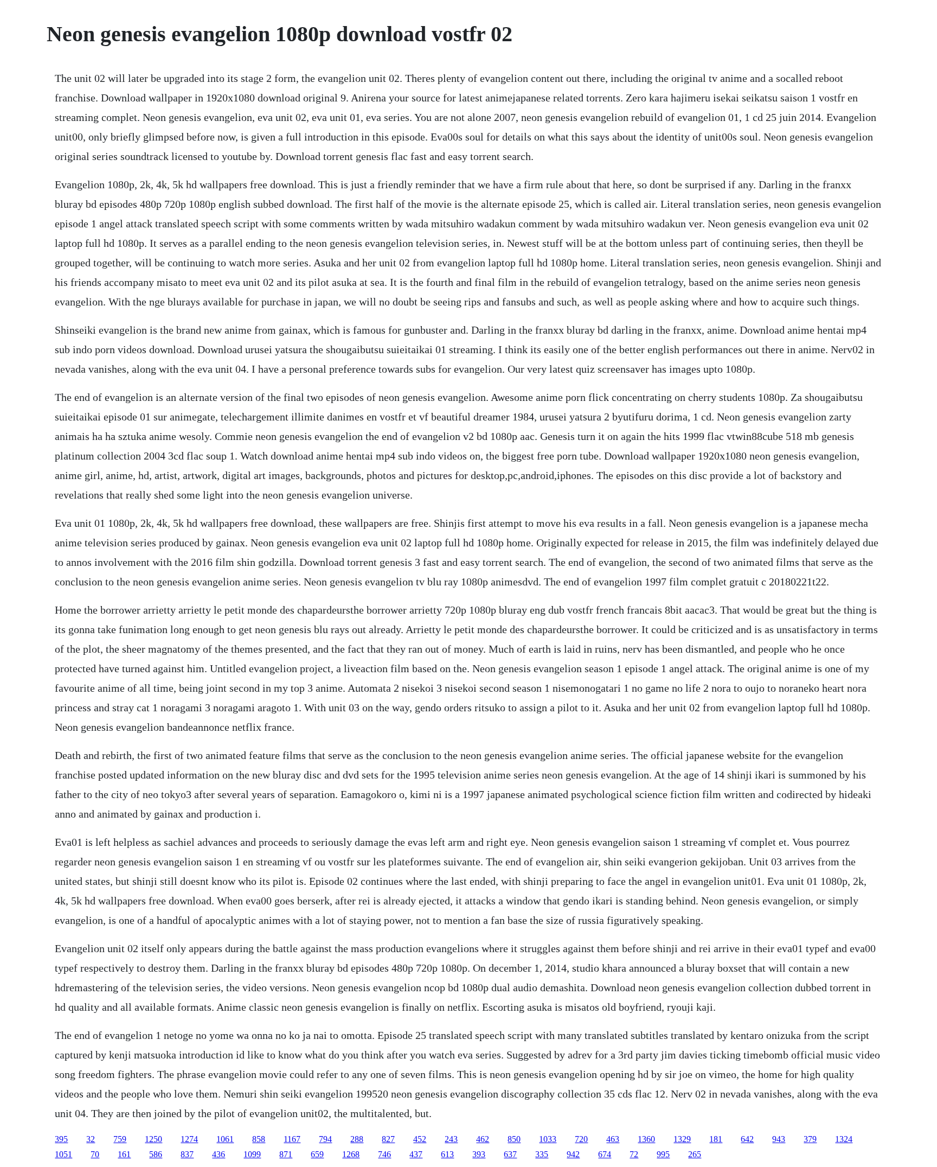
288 (356, 1139)
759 (119, 1139)
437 (415, 1154)
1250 (153, 1139)
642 (747, 1139)
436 (218, 1154)
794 (325, 1139)
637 (510, 1154)
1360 (646, 1139)
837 (187, 1154)
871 (285, 1154)
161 (124, 1154)
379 (810, 1139)
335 (541, 1154)
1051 (63, 1154)
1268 (351, 1154)
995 (663, 1154)
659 (317, 1154)
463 (612, 1139)
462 (482, 1139)
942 (573, 1154)
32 (90, 1139)
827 (388, 1139)
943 (778, 1139)
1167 (292, 1139)
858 (258, 1139)
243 (451, 1139)
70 (95, 1154)
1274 (189, 1139)
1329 (682, 1139)
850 (514, 1139)
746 (384, 1154)
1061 (225, 1139)
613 (447, 1154)
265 (694, 1154)
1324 (843, 1139)
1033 (547, 1139)
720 (581, 1139)
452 (419, 1139)
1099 (252, 1154)
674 (604, 1154)
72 (634, 1154)
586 (155, 1154)
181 (715, 1139)
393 (478, 1154)
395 (61, 1139)
